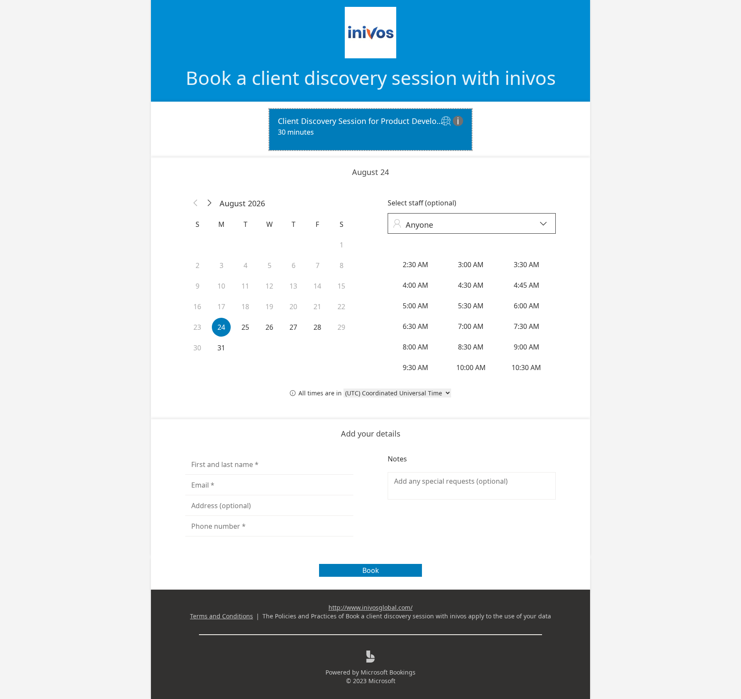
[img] (447, 121)
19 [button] (269, 306)
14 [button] (317, 286)
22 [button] (341, 306)
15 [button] (341, 286)
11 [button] (245, 286)
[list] (370, 129)
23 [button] (197, 327)
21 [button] (317, 306)
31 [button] (221, 348)
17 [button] (221, 306)
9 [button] (197, 286)
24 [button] (221, 327)
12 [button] (269, 286)
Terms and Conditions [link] (221, 616)
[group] (472, 316)
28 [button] (317, 327)
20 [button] (293, 306)
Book (370, 570)
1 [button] (341, 245)
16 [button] (197, 306)
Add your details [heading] (371, 433)
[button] (195, 203)
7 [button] (317, 265)
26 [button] (269, 327)
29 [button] (341, 327)
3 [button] (221, 265)
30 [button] (197, 348)
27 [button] (293, 327)
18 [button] (245, 306)
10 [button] (221, 286)
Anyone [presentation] (470, 224)
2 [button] (197, 265)
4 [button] (245, 265)
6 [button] (293, 265)
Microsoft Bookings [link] (388, 672)
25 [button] (245, 327)
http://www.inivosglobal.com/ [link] (370, 607)
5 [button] (269, 265)
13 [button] (293, 286)
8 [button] (341, 265)
